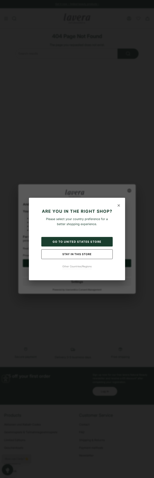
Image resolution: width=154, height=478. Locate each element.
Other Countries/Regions (77, 266)
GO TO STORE (77, 241)
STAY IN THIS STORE (77, 254)
